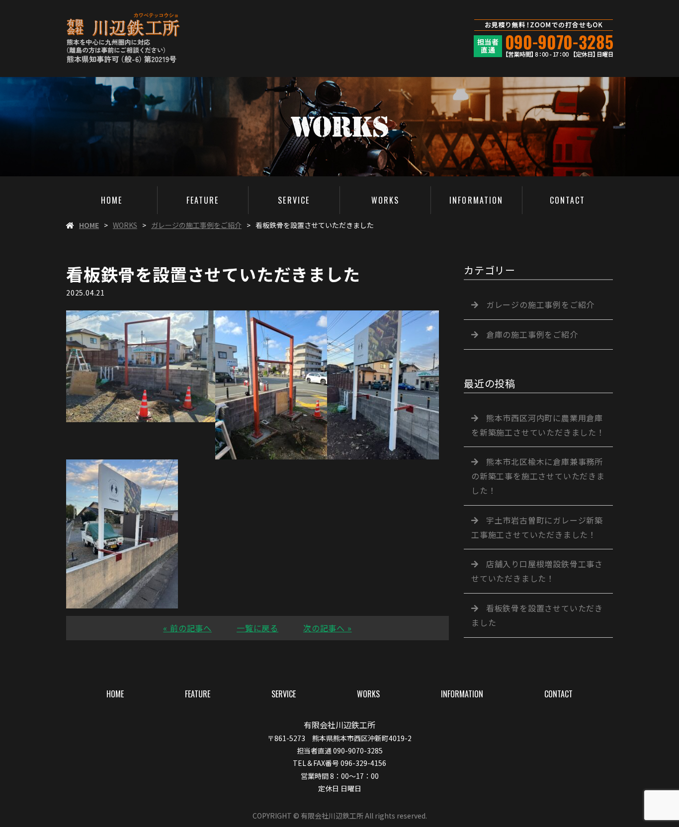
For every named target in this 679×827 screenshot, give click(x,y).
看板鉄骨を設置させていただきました (537, 615)
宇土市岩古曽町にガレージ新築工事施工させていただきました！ (537, 527)
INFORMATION (476, 200)
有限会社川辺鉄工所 (339, 725)
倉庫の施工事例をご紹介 (532, 334)
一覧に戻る (257, 628)
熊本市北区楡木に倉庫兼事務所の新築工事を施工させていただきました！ (538, 475)
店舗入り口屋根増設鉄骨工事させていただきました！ (537, 571)
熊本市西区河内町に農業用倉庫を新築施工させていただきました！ (538, 425)
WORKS (385, 200)
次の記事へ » (327, 628)
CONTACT (568, 200)
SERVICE (294, 200)
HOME (111, 200)
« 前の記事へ (187, 628)
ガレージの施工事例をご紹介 (196, 225)
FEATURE (202, 200)
